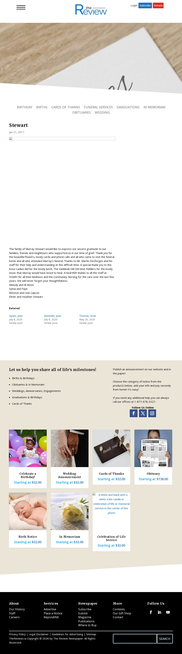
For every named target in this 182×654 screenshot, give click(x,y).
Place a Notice (53, 613)
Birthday (24, 107)
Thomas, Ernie (87, 316)
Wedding (102, 113)
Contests (119, 609)
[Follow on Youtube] (168, 612)
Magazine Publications (86, 619)
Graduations (128, 107)
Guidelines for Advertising (67, 634)
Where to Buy (87, 625)
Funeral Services (98, 107)
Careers (14, 617)
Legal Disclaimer (39, 634)
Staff (12, 613)
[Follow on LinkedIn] (159, 612)
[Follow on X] (143, 413)
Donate (158, 5)
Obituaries (81, 113)
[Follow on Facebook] (134, 413)
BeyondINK (51, 617)
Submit (83, 613)
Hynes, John (16, 316)
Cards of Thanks (65, 107)
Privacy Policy (17, 634)
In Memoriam (154, 107)
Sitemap (91, 634)
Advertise (50, 609)
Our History (17, 609)
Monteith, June (52, 316)
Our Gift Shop (122, 613)
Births (41, 107)
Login (134, 5)
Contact (118, 617)
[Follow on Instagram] (152, 413)
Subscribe (145, 5)
